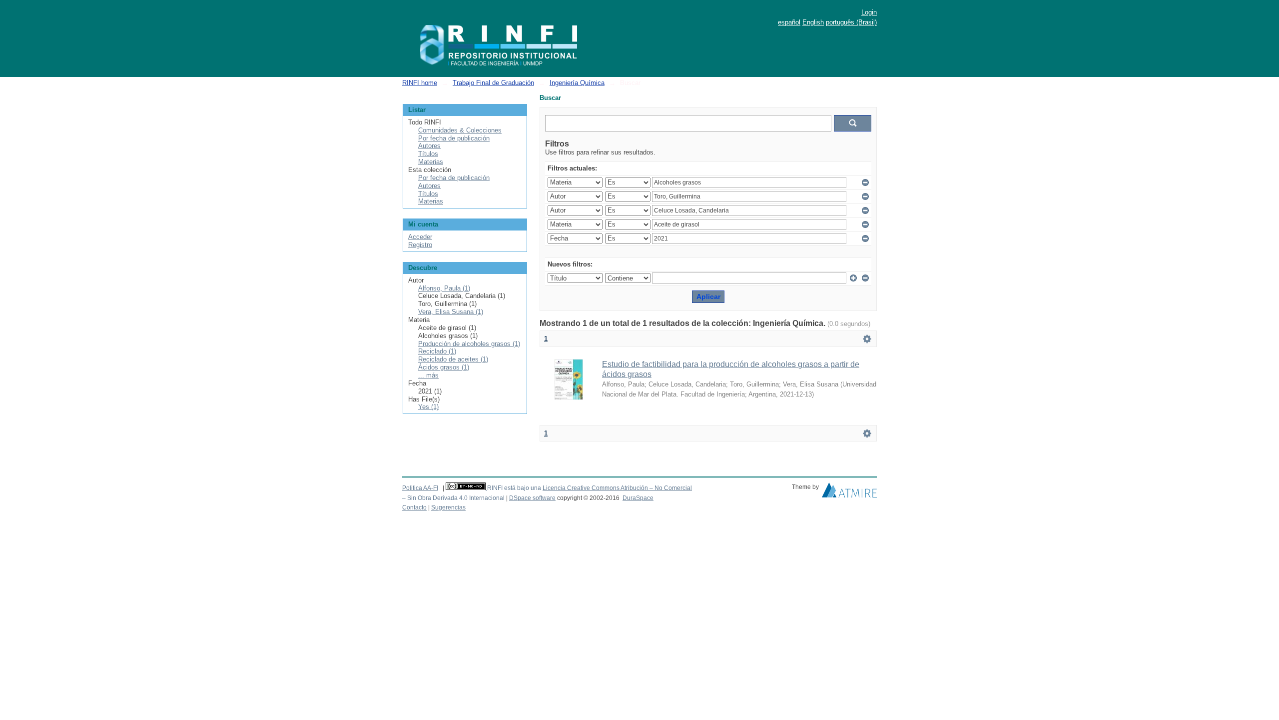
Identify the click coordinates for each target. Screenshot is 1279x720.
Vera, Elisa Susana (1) (450, 312)
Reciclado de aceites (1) (453, 359)
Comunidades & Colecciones (460, 130)
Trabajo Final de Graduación (493, 82)
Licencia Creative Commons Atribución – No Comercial (617, 488)
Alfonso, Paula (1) (444, 288)
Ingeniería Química (577, 82)
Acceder (420, 236)
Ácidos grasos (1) (443, 367)
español (789, 22)
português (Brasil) (851, 22)
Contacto (414, 507)
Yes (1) (428, 406)
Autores (429, 146)
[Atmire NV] (849, 492)
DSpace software (532, 498)
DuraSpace (638, 498)
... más (428, 375)
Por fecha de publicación (454, 138)
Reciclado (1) (437, 351)
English (813, 22)
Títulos (428, 154)
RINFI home (419, 82)
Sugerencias (448, 507)
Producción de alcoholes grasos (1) (469, 344)
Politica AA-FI (420, 488)
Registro (420, 244)
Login (869, 12)
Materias (430, 162)
